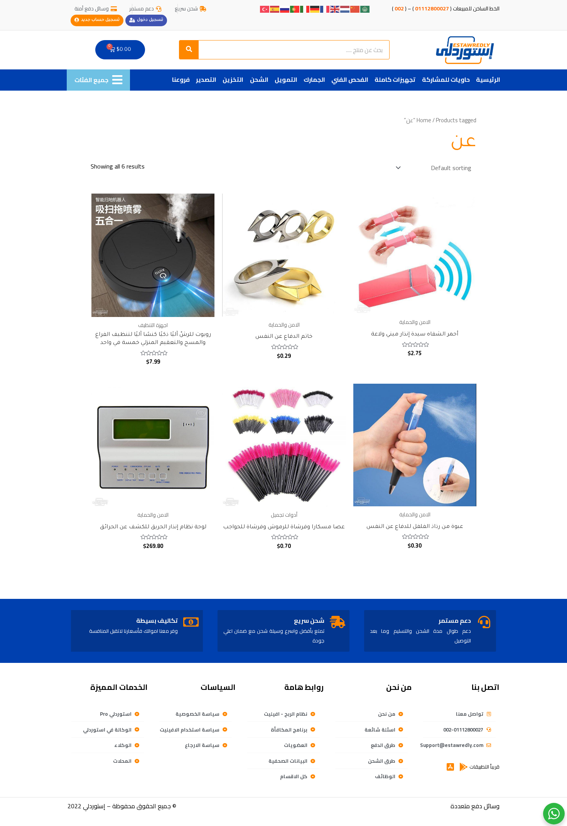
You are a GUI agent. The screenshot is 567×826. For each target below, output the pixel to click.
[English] (335, 8)
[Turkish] (265, 8)
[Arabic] (365, 8)
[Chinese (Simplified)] (355, 8)
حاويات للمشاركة (446, 79)
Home (424, 120)
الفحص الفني (349, 79)
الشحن (259, 79)
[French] (325, 8)
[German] (315, 8)
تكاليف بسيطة (157, 620)
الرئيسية (488, 79)
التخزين (233, 79)
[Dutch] (345, 8)
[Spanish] (275, 8)
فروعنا (181, 79)
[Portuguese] (295, 8)
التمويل (286, 79)
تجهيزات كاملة (395, 79)
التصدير (206, 79)
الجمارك (314, 79)
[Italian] (305, 8)
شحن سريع (309, 620)
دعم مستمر (455, 620)
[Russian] (285, 8)
